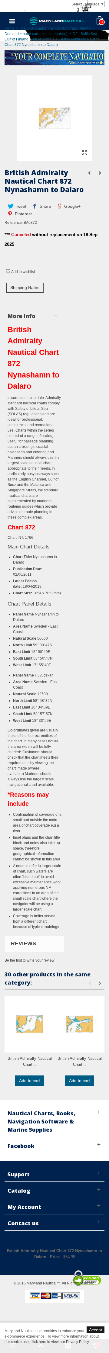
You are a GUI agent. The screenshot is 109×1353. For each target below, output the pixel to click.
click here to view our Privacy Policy (60, 1342)
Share (44, 206)
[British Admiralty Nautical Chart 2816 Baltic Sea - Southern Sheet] (29, 1024)
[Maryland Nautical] (57, 21)
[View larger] (84, 153)
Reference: (14, 222)
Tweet (20, 206)
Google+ (72, 206)
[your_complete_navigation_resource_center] (54, 57)
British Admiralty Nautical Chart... (30, 1061)
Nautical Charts (33, 28)
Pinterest (23, 213)
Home (10, 28)
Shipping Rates (24, 287)
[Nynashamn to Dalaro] (54, 158)
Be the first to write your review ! (30, 960)
